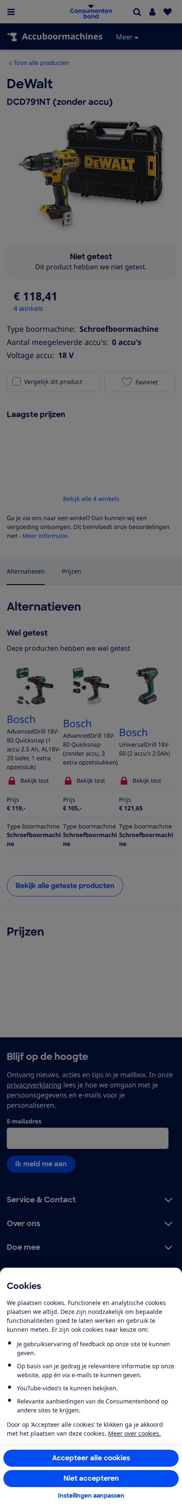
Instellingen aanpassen (91, 1495)
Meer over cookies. (134, 1433)
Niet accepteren (91, 1478)
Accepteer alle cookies (91, 1458)
